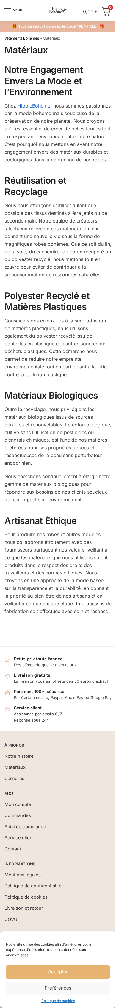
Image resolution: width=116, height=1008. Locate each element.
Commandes (17, 815)
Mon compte (17, 804)
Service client (19, 837)
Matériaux (15, 767)
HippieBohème (34, 106)
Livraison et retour (23, 908)
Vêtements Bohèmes (21, 38)
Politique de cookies (58, 1000)
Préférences (58, 988)
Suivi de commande (25, 826)
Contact (12, 849)
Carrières (14, 778)
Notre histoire (19, 756)
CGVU (10, 919)
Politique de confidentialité (33, 886)
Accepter (58, 971)
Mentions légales (22, 875)
